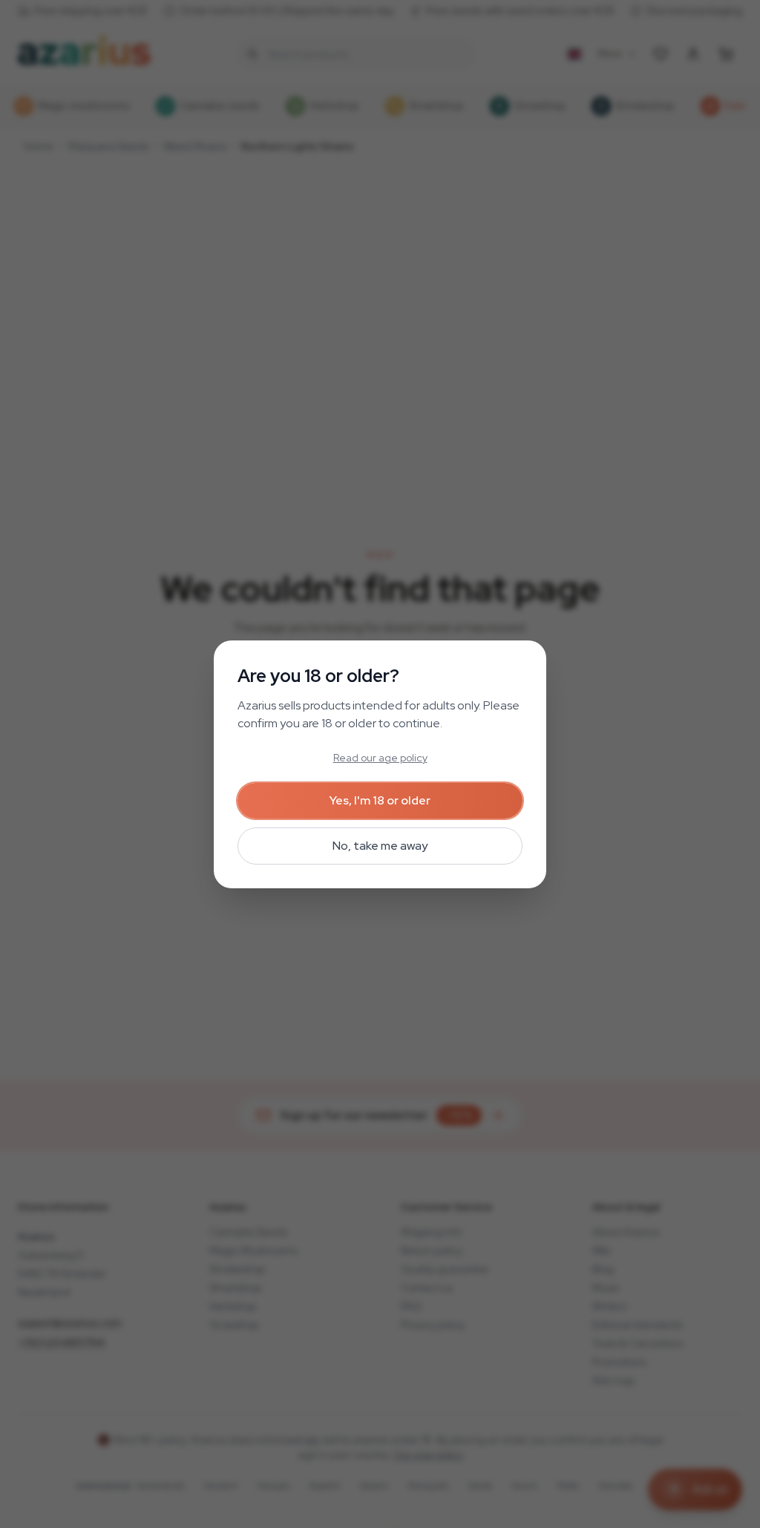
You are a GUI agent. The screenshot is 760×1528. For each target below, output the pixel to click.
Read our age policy (380, 757)
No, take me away (380, 845)
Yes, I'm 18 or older (380, 800)
